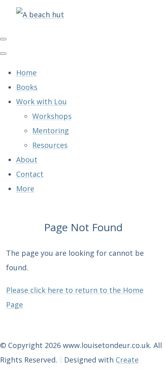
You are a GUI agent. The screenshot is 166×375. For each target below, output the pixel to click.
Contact (30, 174)
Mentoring (50, 130)
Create (127, 360)
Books (26, 87)
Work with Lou (41, 101)
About (26, 159)
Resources (50, 145)
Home (26, 72)
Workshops (52, 116)
